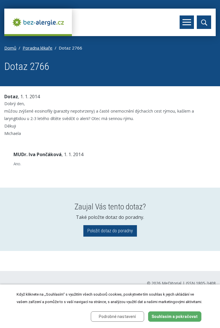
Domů (10, 48)
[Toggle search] (204, 22)
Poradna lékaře (37, 48)
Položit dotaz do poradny (110, 230)
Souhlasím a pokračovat (175, 316)
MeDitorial (171, 283)
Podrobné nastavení (117, 316)
